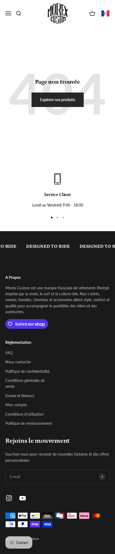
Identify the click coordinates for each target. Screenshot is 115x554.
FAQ (9, 352)
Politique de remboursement (28, 423)
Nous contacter (18, 362)
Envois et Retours (19, 395)
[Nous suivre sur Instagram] (9, 498)
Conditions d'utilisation (24, 414)
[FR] (104, 14)
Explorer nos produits (57, 99)
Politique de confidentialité (27, 371)
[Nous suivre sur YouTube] (22, 498)
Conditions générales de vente (25, 383)
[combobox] (104, 13)
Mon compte (16, 404)
